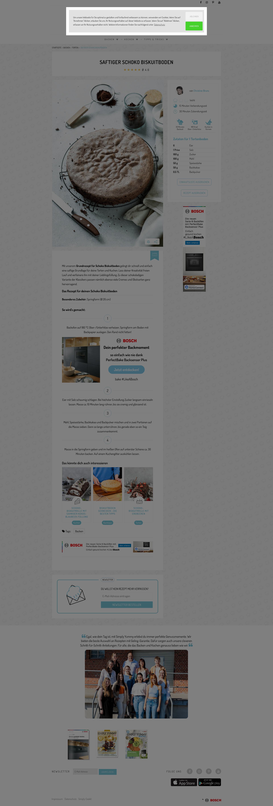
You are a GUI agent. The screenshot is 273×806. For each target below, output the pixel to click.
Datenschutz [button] (159, 24)
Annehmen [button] (194, 26)
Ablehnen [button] (194, 16)
